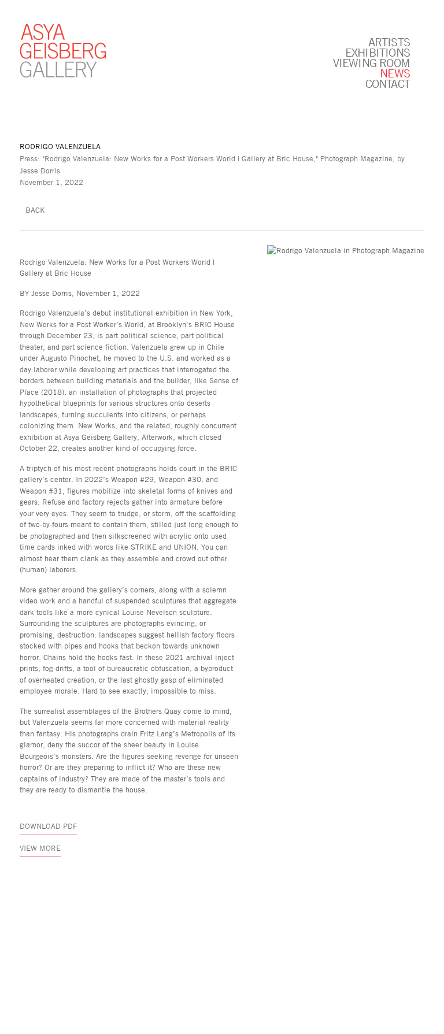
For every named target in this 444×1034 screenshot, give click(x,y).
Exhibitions (377, 52)
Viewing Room (371, 62)
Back (35, 209)
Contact (387, 83)
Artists (389, 41)
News (395, 73)
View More (40, 848)
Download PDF (48, 826)
